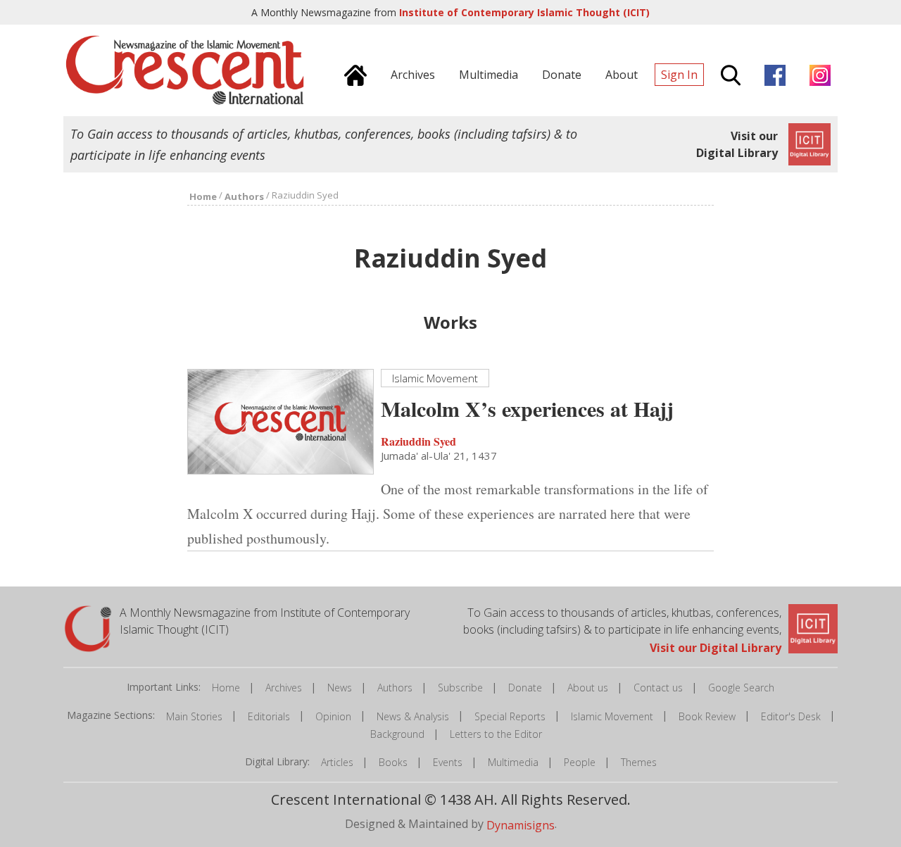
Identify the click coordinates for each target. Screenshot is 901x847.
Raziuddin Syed (418, 440)
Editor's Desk (791, 716)
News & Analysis (413, 716)
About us (587, 687)
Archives (283, 687)
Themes (639, 762)
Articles (337, 762)
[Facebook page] (771, 73)
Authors (394, 687)
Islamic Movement (612, 716)
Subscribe (460, 687)
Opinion (333, 716)
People (580, 762)
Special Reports (510, 716)
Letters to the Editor (496, 734)
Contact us (658, 687)
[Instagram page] (816, 73)
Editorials (269, 716)
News (339, 687)
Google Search (741, 687)
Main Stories (194, 716)
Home (226, 687)
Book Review (707, 716)
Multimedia (513, 762)
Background (397, 734)
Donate (525, 687)
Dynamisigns (520, 825)
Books (393, 762)
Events (447, 762)
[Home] (352, 73)
